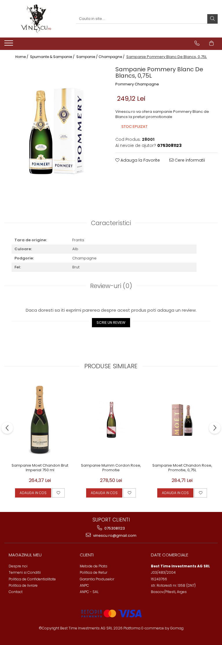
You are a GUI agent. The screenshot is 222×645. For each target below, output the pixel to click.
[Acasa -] (36, 18)
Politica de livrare (23, 585)
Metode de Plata (93, 566)
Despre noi (18, 566)
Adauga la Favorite (139, 160)
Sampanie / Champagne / (100, 56)
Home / (22, 56)
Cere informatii (189, 160)
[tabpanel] (55, 131)
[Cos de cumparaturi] (211, 43)
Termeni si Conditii (25, 572)
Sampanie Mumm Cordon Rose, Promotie (111, 468)
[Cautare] (212, 19)
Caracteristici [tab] (111, 223)
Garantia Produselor (97, 579)
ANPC (84, 585)
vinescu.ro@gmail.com (114, 535)
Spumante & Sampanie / (52, 56)
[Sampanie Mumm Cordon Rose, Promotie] (111, 419)
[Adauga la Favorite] (58, 493)
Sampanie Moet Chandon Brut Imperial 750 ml (40, 468)
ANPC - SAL (89, 591)
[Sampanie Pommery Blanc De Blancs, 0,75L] (55, 131)
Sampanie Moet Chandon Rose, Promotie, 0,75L (182, 468)
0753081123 (114, 528)
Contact (16, 591)
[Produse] (9, 44)
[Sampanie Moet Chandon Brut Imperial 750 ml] (40, 419)
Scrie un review (111, 322)
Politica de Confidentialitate (32, 579)
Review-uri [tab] (111, 286)
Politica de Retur (93, 572)
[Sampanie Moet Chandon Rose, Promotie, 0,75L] (182, 419)
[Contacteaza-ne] (197, 43)
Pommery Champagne (137, 84)
